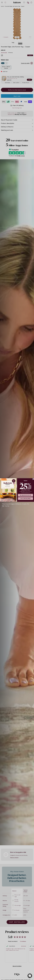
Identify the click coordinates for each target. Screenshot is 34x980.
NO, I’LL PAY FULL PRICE (25, 498)
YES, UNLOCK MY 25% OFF (25, 495)
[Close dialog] (33, 479)
